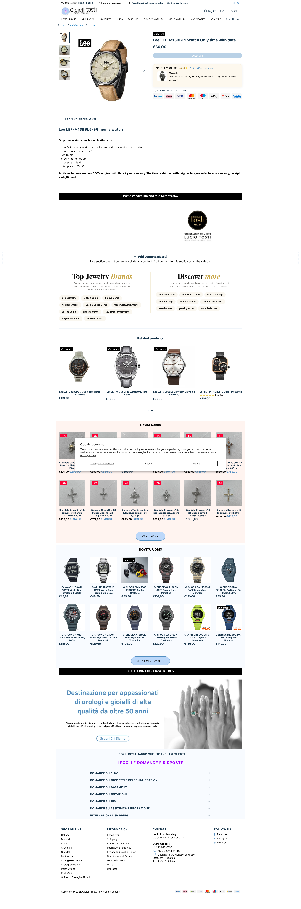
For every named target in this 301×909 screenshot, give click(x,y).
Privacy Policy (88, 455)
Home (62, 25)
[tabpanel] (79, 376)
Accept (149, 463)
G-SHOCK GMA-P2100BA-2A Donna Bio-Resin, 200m (229, 590)
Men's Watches (76, 25)
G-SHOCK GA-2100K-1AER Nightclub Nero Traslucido (166, 637)
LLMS (110, 864)
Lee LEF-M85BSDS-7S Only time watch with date (80, 393)
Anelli (64, 843)
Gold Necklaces (167, 294)
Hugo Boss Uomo (71, 318)
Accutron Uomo (70, 304)
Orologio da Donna (71, 860)
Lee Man (91, 25)
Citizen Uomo (91, 298)
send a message (112, 3)
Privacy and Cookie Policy (121, 851)
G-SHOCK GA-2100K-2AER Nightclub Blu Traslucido (135, 637)
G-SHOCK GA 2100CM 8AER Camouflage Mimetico (166, 590)
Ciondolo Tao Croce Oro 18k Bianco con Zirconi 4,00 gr (135, 513)
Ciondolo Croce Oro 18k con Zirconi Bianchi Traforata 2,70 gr (72, 513)
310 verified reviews (201, 68)
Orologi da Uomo (70, 864)
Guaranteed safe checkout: (171, 90)
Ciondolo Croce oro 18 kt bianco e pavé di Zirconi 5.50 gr (197, 513)
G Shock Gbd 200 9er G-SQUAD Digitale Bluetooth (197, 637)
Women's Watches (212, 301)
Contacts (112, 868)
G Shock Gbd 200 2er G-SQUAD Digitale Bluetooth (229, 637)
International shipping (119, 847)
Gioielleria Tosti (95, 318)
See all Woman (150, 536)
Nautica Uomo (90, 311)
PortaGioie (67, 873)
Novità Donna (150, 425)
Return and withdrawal (119, 843)
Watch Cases (165, 308)
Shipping (112, 839)
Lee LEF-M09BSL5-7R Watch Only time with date (174, 393)
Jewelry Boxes (186, 308)
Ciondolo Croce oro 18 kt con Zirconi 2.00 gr (229, 511)
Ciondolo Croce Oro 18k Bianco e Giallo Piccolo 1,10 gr (72, 465)
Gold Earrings (166, 301)
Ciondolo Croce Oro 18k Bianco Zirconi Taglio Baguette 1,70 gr (103, 513)
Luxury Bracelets (191, 294)
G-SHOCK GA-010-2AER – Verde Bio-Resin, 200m (72, 637)
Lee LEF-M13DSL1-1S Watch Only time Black (127, 393)
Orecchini (66, 847)
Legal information (116, 860)
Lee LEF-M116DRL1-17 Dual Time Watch (221, 391)
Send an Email (164, 846)
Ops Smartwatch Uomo (126, 304)
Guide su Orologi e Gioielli (75, 877)
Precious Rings (215, 294)
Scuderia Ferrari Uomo (117, 311)
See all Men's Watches (150, 661)
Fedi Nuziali (67, 856)
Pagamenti (113, 834)
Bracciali (66, 839)
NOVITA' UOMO (150, 549)
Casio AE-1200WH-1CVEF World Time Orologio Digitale (72, 590)
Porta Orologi (68, 868)
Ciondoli (65, 851)
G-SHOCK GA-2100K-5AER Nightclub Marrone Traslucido (103, 637)
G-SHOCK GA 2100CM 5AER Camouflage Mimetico (197, 590)
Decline (196, 463)
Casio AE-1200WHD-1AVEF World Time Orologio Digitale (103, 590)
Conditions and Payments (121, 856)
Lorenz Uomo (69, 311)
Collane (65, 834)
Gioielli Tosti (79, 11)
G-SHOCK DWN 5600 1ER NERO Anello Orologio (134, 590)
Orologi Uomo (69, 298)
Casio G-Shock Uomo (96, 304)
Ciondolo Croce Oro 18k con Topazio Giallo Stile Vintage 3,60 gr (229, 465)
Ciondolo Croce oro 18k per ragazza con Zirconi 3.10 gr (166, 513)
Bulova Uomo (112, 298)
